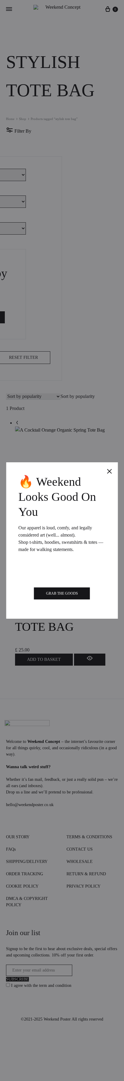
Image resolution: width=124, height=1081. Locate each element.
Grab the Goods (62, 593)
